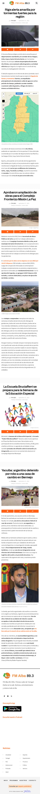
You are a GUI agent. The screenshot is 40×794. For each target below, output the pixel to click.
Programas (14, 780)
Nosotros (23, 780)
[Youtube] (8, 696)
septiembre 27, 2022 (24, 20)
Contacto (32, 780)
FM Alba (13, 20)
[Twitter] (4, 696)
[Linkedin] (11, 696)
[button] (3, 3)
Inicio (6, 780)
